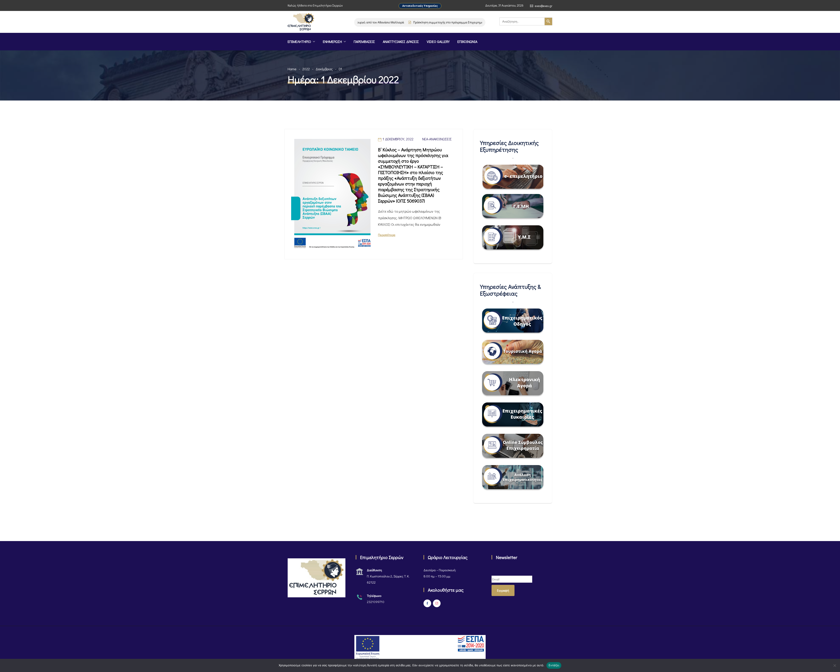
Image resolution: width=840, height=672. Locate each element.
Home (292, 69)
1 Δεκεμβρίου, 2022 (398, 139)
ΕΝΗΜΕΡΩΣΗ (332, 41)
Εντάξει (554, 665)
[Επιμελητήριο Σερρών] (301, 22)
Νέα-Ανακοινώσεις (437, 139)
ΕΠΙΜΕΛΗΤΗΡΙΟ (299, 41)
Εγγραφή (503, 590)
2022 (306, 69)
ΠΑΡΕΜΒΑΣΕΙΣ (364, 41)
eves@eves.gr (543, 5)
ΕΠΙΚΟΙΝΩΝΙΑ (467, 41)
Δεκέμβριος (324, 69)
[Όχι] (834, 665)
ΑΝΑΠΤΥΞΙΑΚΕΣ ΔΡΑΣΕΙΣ (401, 41)
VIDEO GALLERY (438, 41)
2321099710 (375, 602)
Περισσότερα (386, 235)
